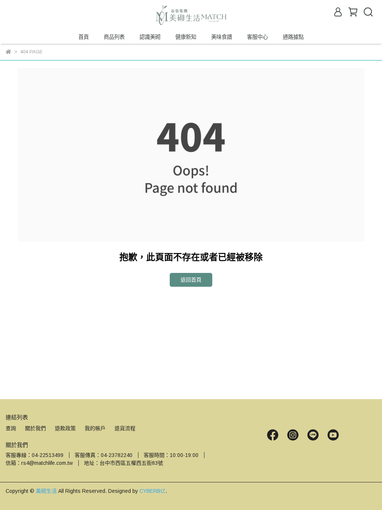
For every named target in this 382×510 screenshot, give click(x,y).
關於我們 (35, 428)
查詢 (11, 428)
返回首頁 (191, 280)
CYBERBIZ (153, 491)
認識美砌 (150, 37)
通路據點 (293, 37)
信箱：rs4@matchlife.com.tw (39, 463)
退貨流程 (125, 428)
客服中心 (257, 37)
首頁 (83, 37)
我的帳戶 (95, 428)
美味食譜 (221, 37)
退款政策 (65, 428)
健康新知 (185, 37)
